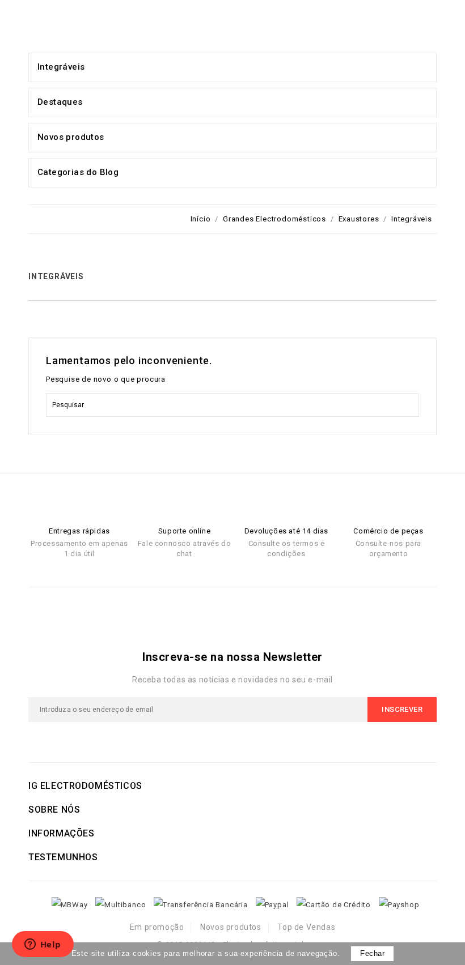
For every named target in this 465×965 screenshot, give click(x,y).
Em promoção (157, 927)
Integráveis (60, 67)
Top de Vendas (306, 927)
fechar (372, 953)
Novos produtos (230, 927)
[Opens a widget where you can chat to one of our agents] (42, 945)
